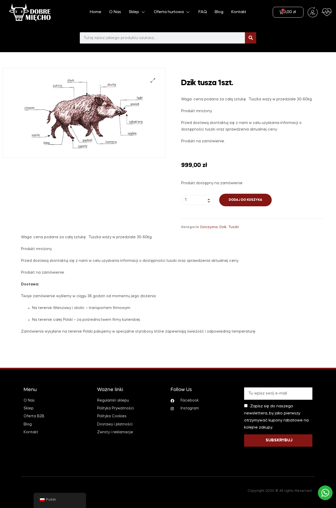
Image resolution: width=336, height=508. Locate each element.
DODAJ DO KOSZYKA (245, 200)
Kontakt (238, 12)
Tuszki (233, 227)
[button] (153, 80)
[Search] (250, 38)
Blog (219, 12)
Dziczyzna (209, 227)
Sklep (134, 12)
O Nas (115, 12)
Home (95, 12)
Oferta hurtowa (169, 12)
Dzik (223, 227)
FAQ (202, 12)
